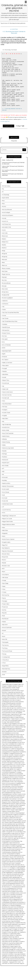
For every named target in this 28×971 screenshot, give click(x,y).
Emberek (4, 356)
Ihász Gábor (5, 418)
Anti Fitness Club (6, 224)
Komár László (5, 489)
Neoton (4, 559)
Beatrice (4, 247)
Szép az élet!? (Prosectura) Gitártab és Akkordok (13, 167)
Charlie (4, 309)
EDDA (3, 347)
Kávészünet (5, 459)
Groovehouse (5, 383)
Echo (3, 342)
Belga (3, 250)
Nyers (3, 571)
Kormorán (4, 498)
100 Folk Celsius (6, 186)
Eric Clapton (5, 359)
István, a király (5, 430)
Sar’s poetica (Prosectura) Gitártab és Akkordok (13, 170)
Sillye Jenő (4, 624)
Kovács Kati (5, 501)
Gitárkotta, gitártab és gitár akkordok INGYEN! (14, 8)
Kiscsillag (4, 480)
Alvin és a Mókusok (7, 209)
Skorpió (4, 630)
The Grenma (5, 645)
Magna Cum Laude (7, 518)
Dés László (5, 339)
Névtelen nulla (6, 565)
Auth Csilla (4, 233)
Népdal (4, 562)
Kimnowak (5, 477)
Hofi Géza (4, 406)
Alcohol (4, 206)
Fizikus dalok (5, 365)
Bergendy (4, 256)
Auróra (4, 230)
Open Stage (5, 583)
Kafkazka (4, 439)
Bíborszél (4, 259)
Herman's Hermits (6, 395)
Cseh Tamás (5, 318)
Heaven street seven (7, 392)
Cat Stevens (5, 303)
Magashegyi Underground (9, 515)
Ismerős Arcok (5, 427)
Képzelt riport (5, 462)
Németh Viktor (6, 554)
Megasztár (4, 533)
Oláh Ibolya (5, 577)
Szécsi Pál (4, 639)
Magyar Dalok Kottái (7, 521)
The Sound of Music (7, 651)
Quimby (4, 610)
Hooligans (4, 409)
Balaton (4, 239)
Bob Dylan (5, 271)
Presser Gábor (5, 604)
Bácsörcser (5, 236)
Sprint (3, 636)
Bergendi (4, 253)
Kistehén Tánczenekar (8, 486)
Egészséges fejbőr (6, 350)
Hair (3, 386)
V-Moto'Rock (5, 660)
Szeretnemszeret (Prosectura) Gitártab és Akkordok (13, 163)
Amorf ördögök (6, 212)
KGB (3, 471)
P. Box (3, 589)
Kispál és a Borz (6, 483)
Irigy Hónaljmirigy (6, 424)
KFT (3, 468)
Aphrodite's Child (6, 227)
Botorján (4, 286)
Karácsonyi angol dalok (8, 448)
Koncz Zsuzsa (5, 492)
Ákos (3, 200)
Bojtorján (4, 277)
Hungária (4, 415)
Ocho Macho (5, 574)
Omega (4, 580)
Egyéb (3, 353)
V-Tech (4, 662)
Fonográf (4, 368)
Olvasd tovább (8, 126)
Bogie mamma (6, 274)
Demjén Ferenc (6, 333)
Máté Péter (5, 530)
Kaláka (4, 445)
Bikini (3, 262)
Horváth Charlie (6, 412)
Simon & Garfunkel (7, 627)
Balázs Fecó (5, 241)
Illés (3, 421)
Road (3, 615)
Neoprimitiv (5, 557)
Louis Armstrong (6, 509)
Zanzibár (4, 671)
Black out (4, 265)
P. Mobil (4, 592)
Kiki (3, 474)
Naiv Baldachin (6, 548)
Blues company (6, 268)
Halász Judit (5, 389)
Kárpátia (4, 451)
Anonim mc (5, 221)
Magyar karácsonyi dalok (8, 524)
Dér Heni (4, 336)
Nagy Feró (4, 545)
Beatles (4, 244)
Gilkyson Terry (5, 380)
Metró (3, 536)
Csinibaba (4, 324)
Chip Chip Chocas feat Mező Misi (10, 312)
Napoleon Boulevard (7, 551)
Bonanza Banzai (6, 283)
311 (2, 191)
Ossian (3, 586)
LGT (3, 506)
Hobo (3, 400)
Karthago (4, 453)
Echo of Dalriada (6, 345)
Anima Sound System (7, 215)
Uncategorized (6, 657)
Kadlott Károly (5, 436)
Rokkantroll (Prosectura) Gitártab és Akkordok (12, 174)
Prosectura (5, 607)
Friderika (4, 371)
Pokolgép (4, 601)
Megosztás (14, 140)
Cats (3, 306)
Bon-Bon (4, 280)
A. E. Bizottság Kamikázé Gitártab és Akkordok (14, 32)
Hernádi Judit (5, 398)
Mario (3, 527)
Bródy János (5, 292)
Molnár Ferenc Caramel (8, 539)
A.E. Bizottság (14, 29)
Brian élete (5, 289)
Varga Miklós (5, 665)
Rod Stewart (5, 618)
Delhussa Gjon (5, 330)
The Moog (4, 648)
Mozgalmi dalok (6, 542)
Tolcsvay (4, 654)
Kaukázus (4, 456)
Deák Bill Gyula (6, 327)
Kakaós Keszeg (6, 442)
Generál (4, 377)
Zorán (3, 674)
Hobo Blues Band (6, 403)
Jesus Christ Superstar (7, 433)
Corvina (4, 315)
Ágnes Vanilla (5, 197)
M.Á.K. (3, 512)
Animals (4, 218)
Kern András (5, 465)
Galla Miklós (5, 374)
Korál (3, 495)
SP (2, 633)
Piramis (4, 598)
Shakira (4, 621)
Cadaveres (4, 300)
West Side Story (6, 668)
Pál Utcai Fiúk (5, 595)
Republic (4, 612)
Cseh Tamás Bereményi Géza (9, 321)
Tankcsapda (5, 642)
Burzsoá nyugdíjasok (7, 297)
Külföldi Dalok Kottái (7, 504)
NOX (3, 568)
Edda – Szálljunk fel (7, 160)
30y (3, 189)
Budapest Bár (5, 295)
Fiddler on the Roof (7, 362)
